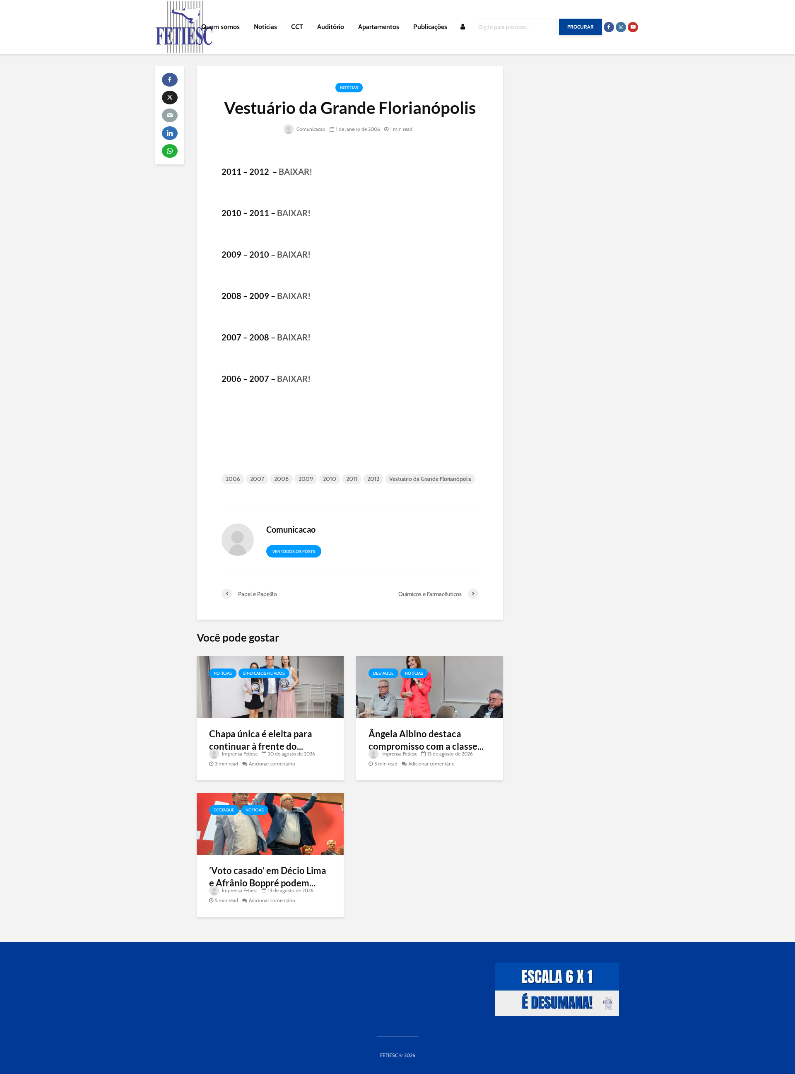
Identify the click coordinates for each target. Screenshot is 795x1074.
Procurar (580, 27)
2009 (306, 479)
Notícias (265, 27)
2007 (257, 479)
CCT (297, 27)
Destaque (383, 673)
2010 (329, 479)
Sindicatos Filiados (264, 673)
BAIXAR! (295, 171)
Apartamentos (378, 27)
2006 (233, 479)
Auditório (330, 27)
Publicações (430, 27)
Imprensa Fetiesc (239, 754)
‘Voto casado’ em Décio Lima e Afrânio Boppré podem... (267, 876)
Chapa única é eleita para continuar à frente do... (260, 740)
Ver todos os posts (293, 551)
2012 (373, 479)
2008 (281, 479)
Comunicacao (310, 129)
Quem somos (220, 27)
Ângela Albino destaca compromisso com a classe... (426, 740)
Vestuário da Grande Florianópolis (430, 479)
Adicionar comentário (272, 763)
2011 (351, 479)
